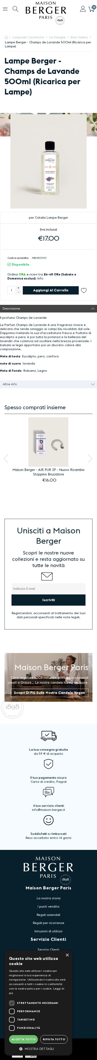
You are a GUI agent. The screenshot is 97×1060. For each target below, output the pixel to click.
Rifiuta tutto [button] (54, 1039)
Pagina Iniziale (6, 37)
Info (40, 278)
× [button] (67, 955)
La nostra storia (48, 898)
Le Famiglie (57, 37)
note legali (71, 617)
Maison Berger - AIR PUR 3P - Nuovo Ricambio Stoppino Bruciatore (48, 472)
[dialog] (38, 1003)
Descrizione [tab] (11, 308)
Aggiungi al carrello (50, 290)
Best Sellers (79, 37)
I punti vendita (48, 906)
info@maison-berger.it (48, 809)
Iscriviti (48, 600)
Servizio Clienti (48, 949)
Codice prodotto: (18, 258)
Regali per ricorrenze (48, 923)
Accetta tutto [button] (23, 1039)
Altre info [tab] (10, 384)
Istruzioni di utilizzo (48, 931)
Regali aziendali (48, 915)
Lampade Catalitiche (28, 37)
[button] (38, 1049)
